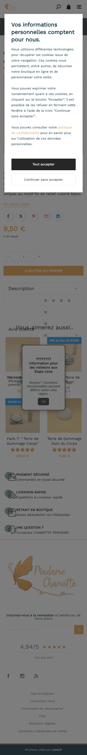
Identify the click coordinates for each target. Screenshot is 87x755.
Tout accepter (43, 164)
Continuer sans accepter (43, 180)
